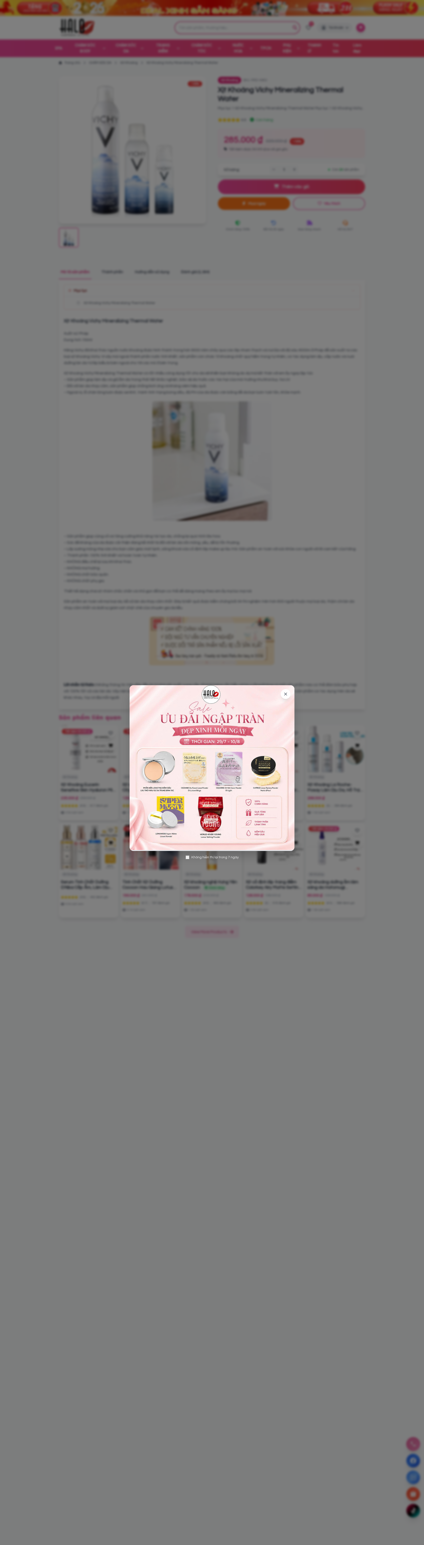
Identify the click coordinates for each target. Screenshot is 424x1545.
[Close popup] (286, 694)
